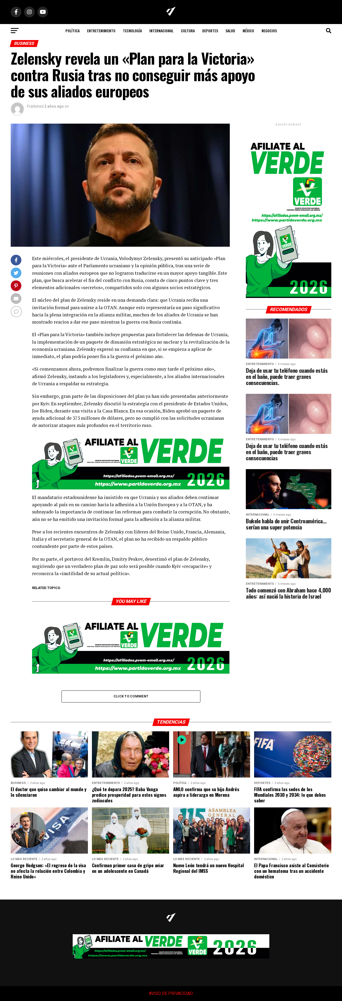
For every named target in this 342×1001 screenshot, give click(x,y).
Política (72, 30)
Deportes (210, 30)
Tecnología (132, 30)
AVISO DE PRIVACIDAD (171, 993)
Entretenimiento (101, 30)
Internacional (161, 30)
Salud (230, 30)
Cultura (188, 30)
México (248, 30)
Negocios (269, 30)
